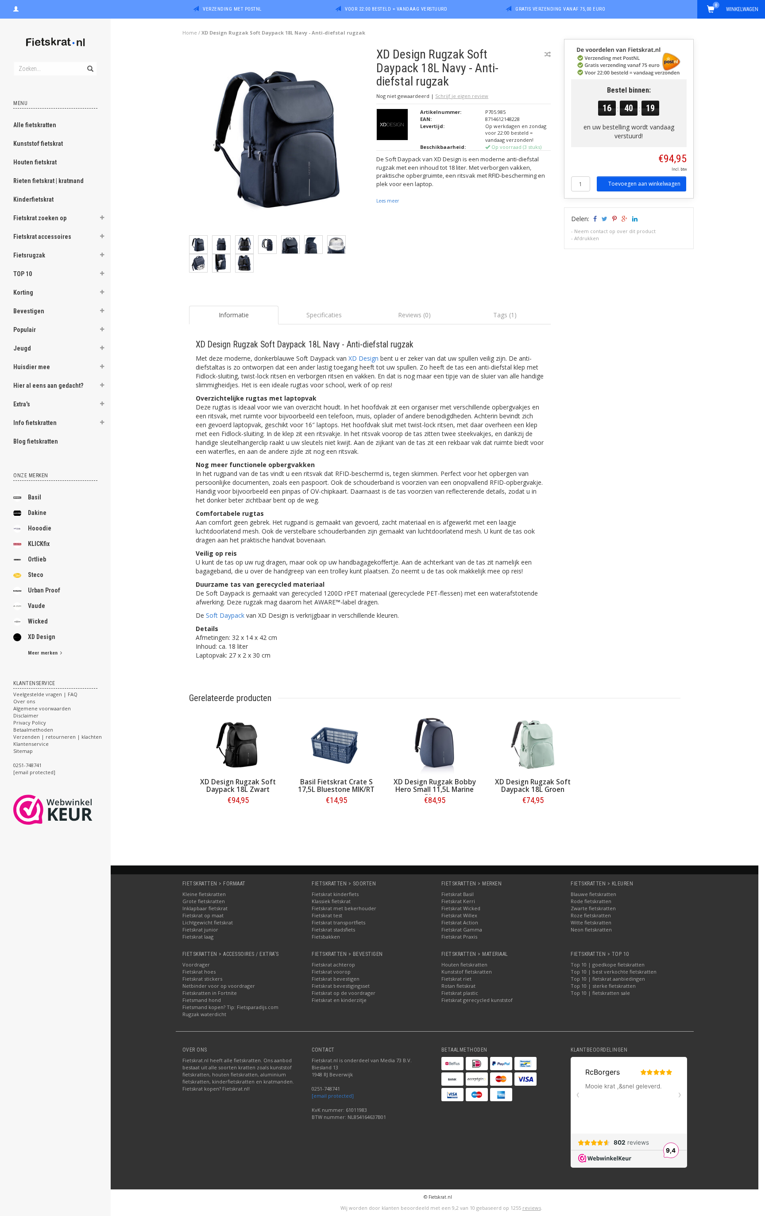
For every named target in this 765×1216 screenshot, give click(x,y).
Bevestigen (28, 311)
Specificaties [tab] (324, 315)
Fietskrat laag (197, 936)
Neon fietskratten (591, 929)
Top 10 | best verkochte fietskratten (614, 971)
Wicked (38, 621)
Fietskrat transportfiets (338, 922)
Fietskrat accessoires (42, 236)
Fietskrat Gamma (461, 929)
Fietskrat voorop (331, 971)
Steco (35, 574)
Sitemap (23, 751)
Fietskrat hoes (199, 971)
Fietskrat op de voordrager (343, 993)
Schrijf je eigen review (461, 96)
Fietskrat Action (459, 922)
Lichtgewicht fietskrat (207, 922)
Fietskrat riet (456, 978)
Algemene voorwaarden (42, 708)
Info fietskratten (35, 422)
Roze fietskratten (591, 915)
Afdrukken (586, 238)
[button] (102, 219)
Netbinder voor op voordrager (218, 985)
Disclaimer (26, 715)
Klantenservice (31, 744)
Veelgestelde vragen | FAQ (45, 694)
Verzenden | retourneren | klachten (57, 736)
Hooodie (39, 528)
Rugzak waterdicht (204, 1014)
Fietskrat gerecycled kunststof (477, 1000)
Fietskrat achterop (333, 964)
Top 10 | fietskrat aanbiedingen (608, 978)
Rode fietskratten (591, 901)
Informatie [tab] (234, 315)
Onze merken (30, 475)
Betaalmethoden (33, 729)
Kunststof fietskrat (38, 143)
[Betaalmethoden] (452, 1063)
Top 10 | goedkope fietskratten (608, 964)
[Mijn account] (16, 8)
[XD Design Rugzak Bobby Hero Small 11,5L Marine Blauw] (434, 745)
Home (189, 32)
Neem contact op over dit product (615, 231)
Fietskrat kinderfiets (335, 894)
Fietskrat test (327, 915)
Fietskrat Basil (457, 894)
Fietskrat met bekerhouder (344, 908)
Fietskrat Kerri (458, 901)
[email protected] (333, 1095)
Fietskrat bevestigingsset (341, 985)
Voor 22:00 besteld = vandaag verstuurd (396, 9)
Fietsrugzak (29, 255)
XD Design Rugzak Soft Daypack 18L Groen (533, 785)
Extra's (21, 404)
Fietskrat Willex (459, 915)
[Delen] (594, 218)
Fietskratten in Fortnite (209, 993)
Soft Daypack (225, 615)
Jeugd (22, 348)
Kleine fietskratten (204, 894)
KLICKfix (39, 543)
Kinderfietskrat (33, 199)
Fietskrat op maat (203, 915)
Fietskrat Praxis (459, 936)
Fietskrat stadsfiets (333, 929)
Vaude (36, 605)
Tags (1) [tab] (505, 315)
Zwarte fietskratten (593, 908)
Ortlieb (37, 559)
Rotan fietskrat (458, 985)
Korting (23, 292)
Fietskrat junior (200, 929)
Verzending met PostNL (232, 9)
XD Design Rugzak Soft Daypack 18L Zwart (238, 785)
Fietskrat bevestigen (335, 978)
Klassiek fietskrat (331, 901)
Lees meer (387, 201)
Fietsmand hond (201, 1000)
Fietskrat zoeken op (39, 218)
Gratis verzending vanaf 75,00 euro (560, 9)
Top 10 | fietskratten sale (600, 993)
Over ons (24, 701)
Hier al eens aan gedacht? (48, 385)
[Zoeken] (89, 63)
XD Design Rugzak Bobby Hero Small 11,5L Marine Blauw (435, 789)
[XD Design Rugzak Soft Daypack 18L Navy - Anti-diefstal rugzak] (279, 140)
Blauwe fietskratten (593, 894)
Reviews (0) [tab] (414, 315)
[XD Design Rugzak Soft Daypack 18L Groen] (533, 745)
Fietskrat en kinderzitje (339, 1000)
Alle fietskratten (34, 125)
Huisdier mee (31, 366)
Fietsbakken (326, 936)
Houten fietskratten (464, 964)
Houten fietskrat (35, 162)
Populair (24, 329)
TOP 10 (22, 273)
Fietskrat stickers (202, 978)
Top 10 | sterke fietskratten (603, 985)
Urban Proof (44, 590)
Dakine (37, 512)
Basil (34, 497)
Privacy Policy (29, 722)
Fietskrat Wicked (460, 908)
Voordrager (196, 964)
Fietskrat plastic (459, 993)
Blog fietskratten (35, 441)
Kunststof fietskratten (466, 971)
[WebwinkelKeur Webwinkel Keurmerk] (68, 809)
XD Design (41, 636)
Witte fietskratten (591, 922)
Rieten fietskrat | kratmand (48, 180)
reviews (531, 1207)
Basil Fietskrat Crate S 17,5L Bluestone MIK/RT (336, 785)
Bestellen (238, 818)
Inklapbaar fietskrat (205, 908)
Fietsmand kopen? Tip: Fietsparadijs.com (230, 1007)
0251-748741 (27, 765)
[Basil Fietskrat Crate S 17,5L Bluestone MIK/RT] (336, 745)
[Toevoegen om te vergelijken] (548, 54)
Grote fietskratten (203, 901)
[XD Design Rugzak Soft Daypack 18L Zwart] (238, 745)
